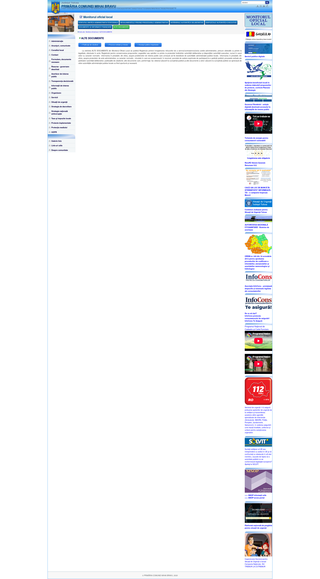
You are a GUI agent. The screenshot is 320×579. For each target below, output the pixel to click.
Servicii (54, 97)
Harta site (82, 32)
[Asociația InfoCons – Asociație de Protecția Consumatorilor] (258, 278)
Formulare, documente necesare (61, 60)
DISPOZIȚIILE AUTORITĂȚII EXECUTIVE (221, 22)
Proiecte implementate (61, 123)
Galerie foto (56, 141)
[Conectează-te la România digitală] (258, 48)
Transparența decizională (62, 81)
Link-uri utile (56, 145)
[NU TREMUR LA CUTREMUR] (258, 544)
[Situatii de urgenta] (258, 512)
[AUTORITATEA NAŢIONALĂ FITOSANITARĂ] (258, 219)
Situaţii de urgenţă (59, 102)
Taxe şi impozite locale (61, 118)
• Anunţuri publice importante (148, 45)
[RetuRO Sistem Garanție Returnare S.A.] (258, 152)
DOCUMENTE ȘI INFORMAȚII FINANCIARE (95, 27)
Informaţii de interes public (60, 87)
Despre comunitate (59, 150)
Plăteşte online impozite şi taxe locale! (259, 39)
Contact (54, 54)
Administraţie (57, 41)
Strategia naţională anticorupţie (59, 112)
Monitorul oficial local (92, 32)
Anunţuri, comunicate (60, 45)
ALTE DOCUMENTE (121, 27)
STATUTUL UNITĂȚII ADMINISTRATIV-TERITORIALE (98, 22)
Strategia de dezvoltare (61, 106)
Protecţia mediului (59, 127)
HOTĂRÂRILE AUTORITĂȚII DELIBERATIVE (186, 22)
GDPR (54, 132)
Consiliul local (57, 50)
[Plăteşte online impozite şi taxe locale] (258, 34)
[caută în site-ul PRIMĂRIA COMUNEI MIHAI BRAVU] (267, 2)
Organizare (56, 92)
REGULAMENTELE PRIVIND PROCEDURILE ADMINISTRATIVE (144, 22)
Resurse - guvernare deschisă (60, 68)
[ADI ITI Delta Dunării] (258, 70)
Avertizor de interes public (59, 75)
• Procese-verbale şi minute (118, 45)
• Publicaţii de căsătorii (90, 45)
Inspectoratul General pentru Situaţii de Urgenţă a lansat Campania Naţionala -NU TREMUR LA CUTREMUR (256, 563)
